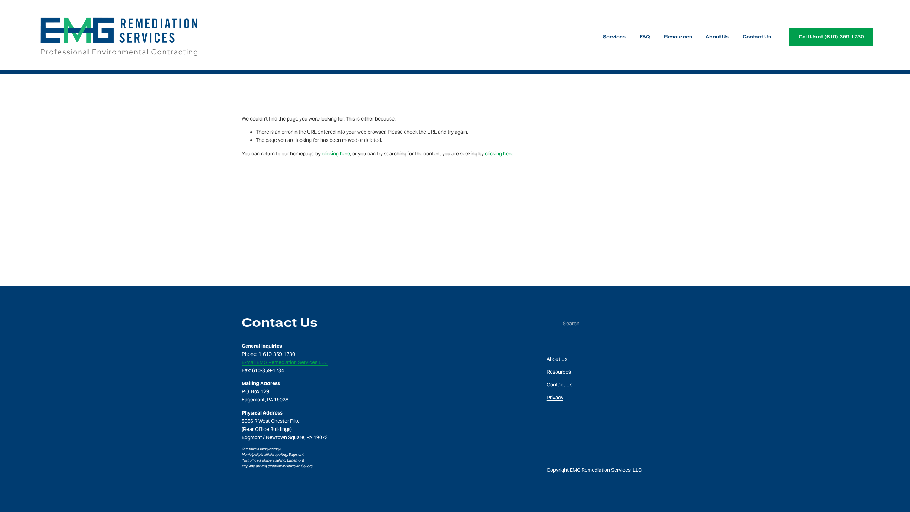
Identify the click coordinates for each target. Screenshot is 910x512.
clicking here (336, 153)
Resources (678, 37)
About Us (717, 37)
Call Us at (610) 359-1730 (831, 37)
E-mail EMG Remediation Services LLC (285, 362)
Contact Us (757, 37)
